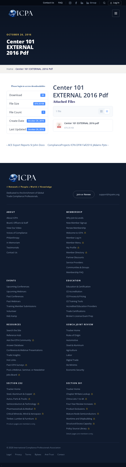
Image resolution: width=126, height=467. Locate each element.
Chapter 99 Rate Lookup (78, 394)
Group (93, 2)
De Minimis (71, 364)
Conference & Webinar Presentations (24, 350)
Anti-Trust (49, 454)
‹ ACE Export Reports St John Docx (26, 145)
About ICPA (12, 217)
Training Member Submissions (21, 306)
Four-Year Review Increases (79, 404)
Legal (9, 454)
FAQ (60, 2)
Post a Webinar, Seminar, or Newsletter (26, 369)
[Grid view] (101, 111)
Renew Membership (76, 227)
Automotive (72, 340)
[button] (104, 3)
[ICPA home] (20, 13)
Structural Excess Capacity (79, 423)
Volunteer (11, 311)
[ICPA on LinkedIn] (81, 2)
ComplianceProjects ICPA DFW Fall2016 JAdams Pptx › (78, 145)
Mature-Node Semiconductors (81, 413)
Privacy (18, 454)
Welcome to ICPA (74, 232)
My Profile (74, 247)
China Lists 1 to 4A (75, 398)
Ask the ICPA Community (19, 340)
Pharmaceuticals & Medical (20, 408)
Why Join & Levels (74, 217)
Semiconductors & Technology (21, 404)
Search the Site (14, 330)
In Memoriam (13, 242)
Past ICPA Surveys (15, 365)
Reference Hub (14, 335)
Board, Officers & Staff (17, 222)
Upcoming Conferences (18, 286)
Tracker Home (73, 330)
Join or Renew (84, 194)
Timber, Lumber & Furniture (20, 418)
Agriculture (71, 350)
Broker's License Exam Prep (79, 316)
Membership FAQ (74, 272)
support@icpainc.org (109, 194)
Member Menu (74, 242)
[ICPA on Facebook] (76, 2)
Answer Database (15, 345)
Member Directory (75, 252)
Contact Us (48, 2)
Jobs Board (14, 374)
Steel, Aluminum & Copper (19, 394)
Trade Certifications (75, 311)
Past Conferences (15, 296)
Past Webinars (14, 301)
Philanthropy (13, 237)
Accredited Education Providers (81, 306)
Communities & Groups (77, 267)
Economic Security (75, 369)
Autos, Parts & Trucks (17, 398)
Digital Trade (72, 359)
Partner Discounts (75, 257)
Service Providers (74, 262)
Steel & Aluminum (75, 345)
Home (10, 68)
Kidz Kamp (12, 316)
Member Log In (73, 237)
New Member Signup (76, 222)
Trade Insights (13, 355)
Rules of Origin (73, 335)
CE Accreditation (74, 291)
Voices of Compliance (17, 232)
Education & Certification (78, 286)
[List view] (107, 111)
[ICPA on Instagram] (70, 2)
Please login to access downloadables (28, 86)
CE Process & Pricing (76, 296)
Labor (69, 355)
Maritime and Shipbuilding (79, 418)
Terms (28, 454)
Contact (60, 454)
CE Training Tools (74, 301)
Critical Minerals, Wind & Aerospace (24, 413)
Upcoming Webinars (16, 291)
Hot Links (11, 359)
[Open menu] (115, 13)
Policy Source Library (76, 428)
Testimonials (13, 247)
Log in (116, 2)
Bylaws (38, 454)
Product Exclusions (75, 408)
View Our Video (14, 227)
